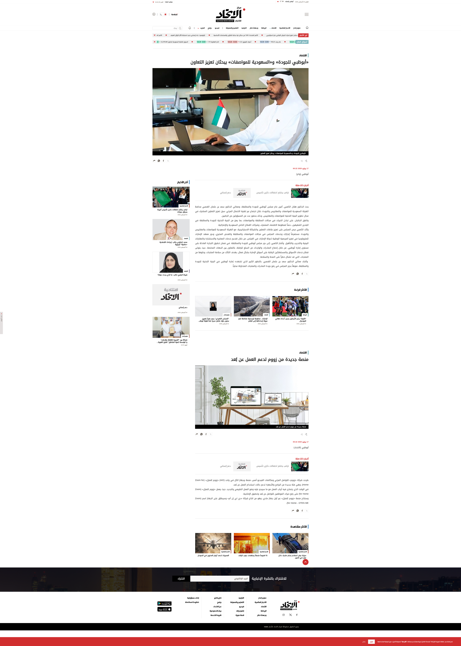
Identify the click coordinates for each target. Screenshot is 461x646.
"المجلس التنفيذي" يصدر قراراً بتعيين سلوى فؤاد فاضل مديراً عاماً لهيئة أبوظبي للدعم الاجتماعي (213, 320)
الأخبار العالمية (284, 28)
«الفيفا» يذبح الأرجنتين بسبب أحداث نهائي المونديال (290, 320)
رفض (363, 641)
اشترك (181, 578)
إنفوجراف (240, 611)
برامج (210, 28)
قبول (371, 641)
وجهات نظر (254, 28)
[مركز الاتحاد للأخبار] (230, 14)
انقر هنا (404, 642)
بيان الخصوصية (215, 611)
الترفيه (244, 28)
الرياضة (263, 28)
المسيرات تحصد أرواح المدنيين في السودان (213, 555)
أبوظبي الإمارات (286, 1)
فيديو (217, 28)
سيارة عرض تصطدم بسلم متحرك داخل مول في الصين (292, 556)
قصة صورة (240, 615)
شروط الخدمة (216, 615)
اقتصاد (273, 28)
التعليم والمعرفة (232, 28)
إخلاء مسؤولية (193, 598)
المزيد (202, 28)
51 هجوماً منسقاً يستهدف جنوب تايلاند (252, 555)
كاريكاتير (217, 598)
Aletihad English (192, 602)
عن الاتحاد (217, 606)
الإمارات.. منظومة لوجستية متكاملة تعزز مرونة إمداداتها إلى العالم (252, 320)
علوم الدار (296, 28)
